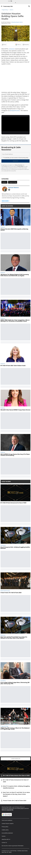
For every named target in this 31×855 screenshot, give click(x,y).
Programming (5, 9)
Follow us (19, 44)
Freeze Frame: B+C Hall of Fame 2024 (14, 800)
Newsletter (27, 44)
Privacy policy (5, 826)
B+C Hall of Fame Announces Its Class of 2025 (15, 780)
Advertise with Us (6, 839)
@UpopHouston (15, 110)
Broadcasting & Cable (17, 22)
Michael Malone (7, 22)
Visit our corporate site (7, 810)
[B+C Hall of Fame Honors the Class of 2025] (15, 769)
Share (5, 44)
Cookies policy (5, 830)
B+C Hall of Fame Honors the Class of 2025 (16, 775)
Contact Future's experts (7, 823)
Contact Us (4, 842)
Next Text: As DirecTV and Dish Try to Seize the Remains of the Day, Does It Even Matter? (16, 794)
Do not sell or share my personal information (12, 845)
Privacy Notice (20, 166)
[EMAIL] (9, 190)
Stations (11, 9)
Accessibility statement (7, 833)
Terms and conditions (7, 820)
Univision (12, 49)
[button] (2, 6)
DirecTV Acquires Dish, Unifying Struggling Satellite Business (16, 787)
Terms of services (18, 165)
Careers (3, 836)
